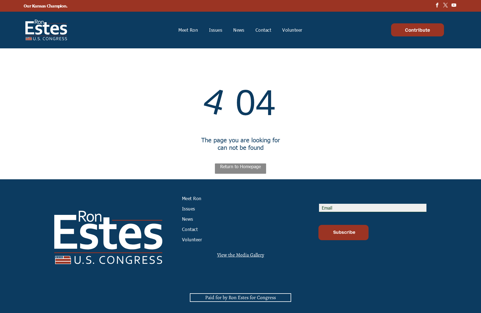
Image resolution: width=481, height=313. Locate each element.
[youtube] (453, 6)
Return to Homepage (240, 166)
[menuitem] (188, 30)
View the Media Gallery (240, 255)
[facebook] (437, 6)
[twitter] (445, 6)
